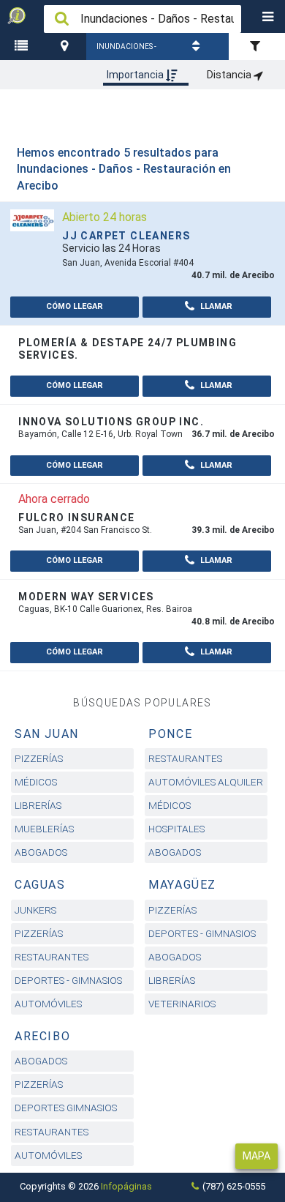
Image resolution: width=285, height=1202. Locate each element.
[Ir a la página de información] (32, 219)
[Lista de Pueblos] (23, 46)
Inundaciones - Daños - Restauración (126, 51)
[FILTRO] (257, 46)
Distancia (230, 75)
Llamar (215, 306)
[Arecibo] (66, 46)
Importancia (136, 75)
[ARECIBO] (66, 46)
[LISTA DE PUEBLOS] (23, 46)
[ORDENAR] (198, 46)
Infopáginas (126, 1186)
